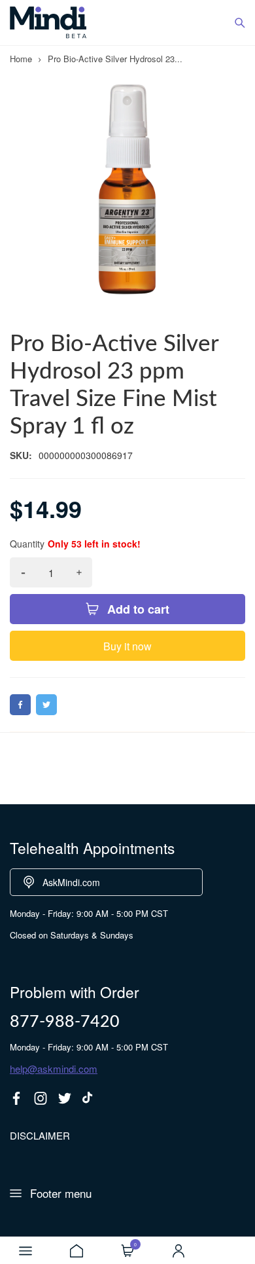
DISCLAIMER (40, 1135)
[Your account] (178, 1250)
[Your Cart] (127, 1250)
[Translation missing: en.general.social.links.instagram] (40, 1098)
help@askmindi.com (53, 1068)
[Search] (240, 23)
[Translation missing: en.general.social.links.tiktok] (88, 1098)
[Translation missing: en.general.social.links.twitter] (64, 1098)
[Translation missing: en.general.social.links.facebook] (16, 1098)
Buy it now (127, 646)
